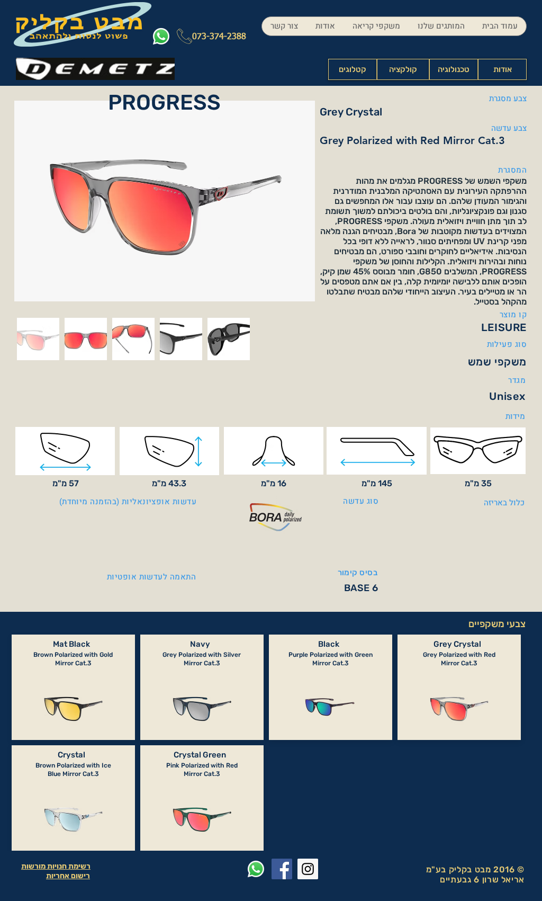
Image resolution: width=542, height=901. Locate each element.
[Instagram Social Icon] (307, 869)
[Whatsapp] (161, 36)
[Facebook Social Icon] (282, 869)
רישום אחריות (68, 875)
